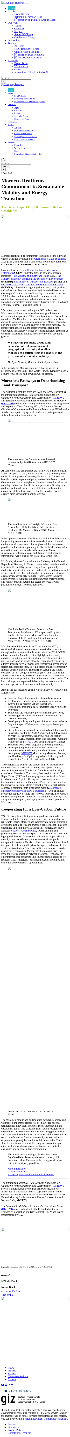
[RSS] (12, 1384)
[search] (3, 81)
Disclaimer (13, 1427)
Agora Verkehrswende (24, 830)
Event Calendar (22, 14)
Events (11, 11)
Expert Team (21, 63)
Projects (18, 31)
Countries (19, 28)
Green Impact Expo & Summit (50, 258)
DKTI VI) (7, 403)
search (6, 166)
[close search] (3, 169)
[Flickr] (6, 1384)
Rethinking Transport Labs (28, 16)
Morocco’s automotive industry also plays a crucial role (31, 789)
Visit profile (7, 1294)
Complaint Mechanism (19, 1433)
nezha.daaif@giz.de (11, 1291)
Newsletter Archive (18, 1376)
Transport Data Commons (30, 54)
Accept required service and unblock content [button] (31, 1174)
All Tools (19, 46)
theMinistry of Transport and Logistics (33, 281)
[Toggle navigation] (26, 3)
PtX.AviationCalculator (29, 57)
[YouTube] (2, 1384)
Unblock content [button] (16, 1171)
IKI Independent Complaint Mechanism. (47, 1418)
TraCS (29, 741)
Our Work (13, 22)
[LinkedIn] (9, 1384)
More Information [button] (17, 1168)
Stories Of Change (23, 34)
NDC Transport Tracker (26, 48)
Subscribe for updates (19, 1391)
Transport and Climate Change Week (36, 19)
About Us (13, 60)
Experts (12, 1373)
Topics (17, 25)
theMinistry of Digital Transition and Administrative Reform (32, 284)
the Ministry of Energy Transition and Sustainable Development (32, 277)
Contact (18, 69)
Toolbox (12, 43)
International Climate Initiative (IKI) (32, 72)
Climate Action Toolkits (26, 51)
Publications (14, 40)
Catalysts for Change (25, 37)
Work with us (21, 66)
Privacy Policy (15, 1430)
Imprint (11, 1424)
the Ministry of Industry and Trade (31, 275)
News (12, 8)
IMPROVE (58, 397)
